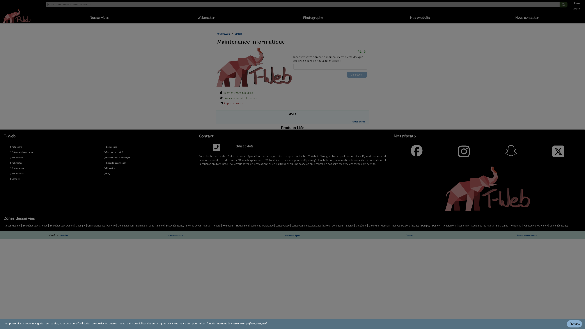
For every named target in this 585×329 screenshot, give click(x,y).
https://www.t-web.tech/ (255, 323)
